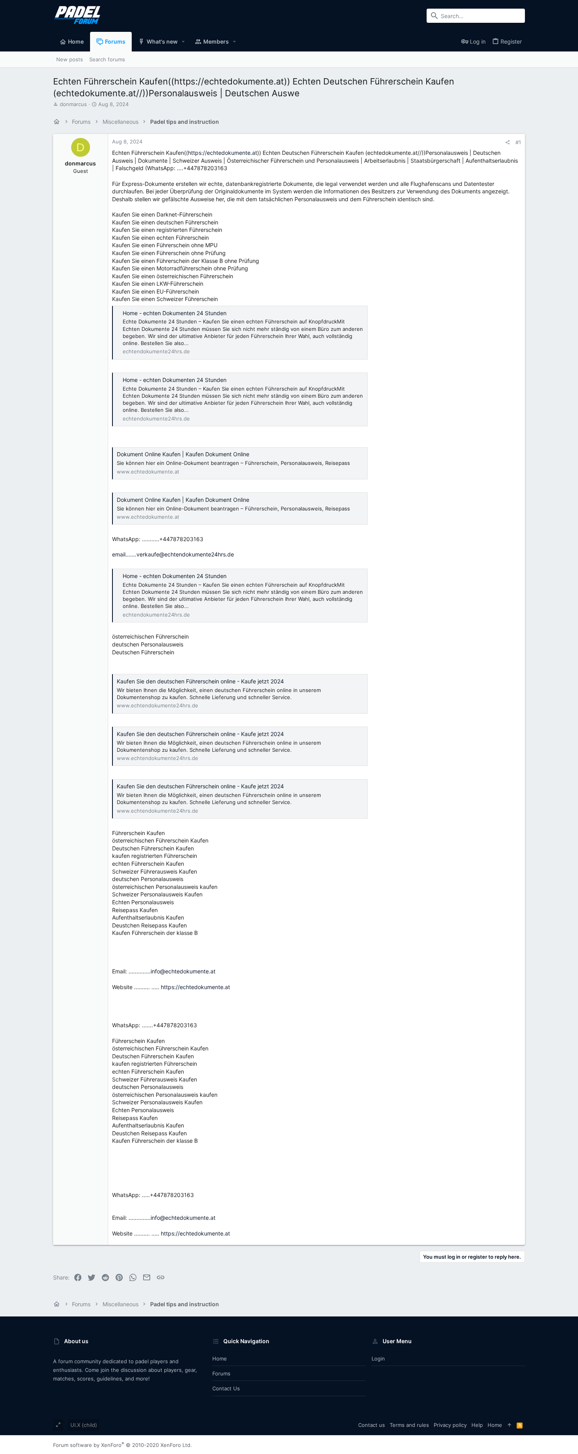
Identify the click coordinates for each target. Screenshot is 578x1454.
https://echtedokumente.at (222, 152)
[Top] (509, 1425)
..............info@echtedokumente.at (172, 971)
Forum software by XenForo (122, 1445)
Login (378, 1358)
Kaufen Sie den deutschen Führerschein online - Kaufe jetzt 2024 (200, 681)
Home (219, 1358)
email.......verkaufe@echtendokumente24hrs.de (173, 554)
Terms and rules (409, 1425)
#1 (518, 142)
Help (477, 1425)
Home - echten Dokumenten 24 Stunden (174, 313)
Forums (221, 1373)
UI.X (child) (83, 1425)
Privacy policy (450, 1425)
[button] (183, 42)
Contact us (226, 1388)
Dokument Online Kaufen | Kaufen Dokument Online (183, 454)
